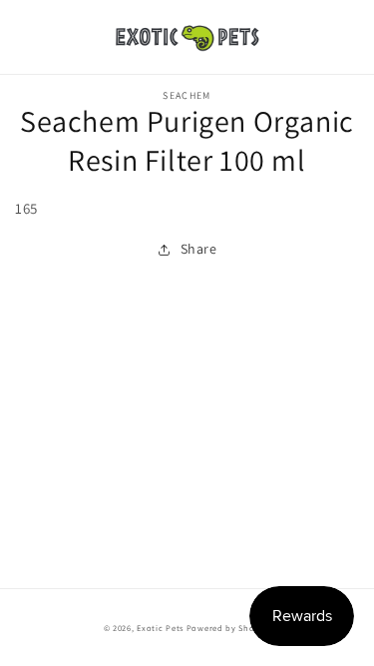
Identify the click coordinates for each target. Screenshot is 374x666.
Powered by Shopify (229, 627)
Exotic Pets (160, 627)
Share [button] (199, 249)
